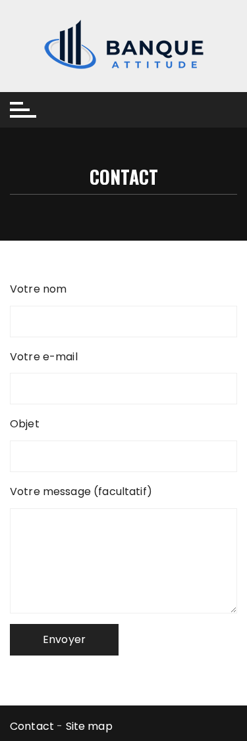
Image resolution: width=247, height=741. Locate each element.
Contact (32, 726)
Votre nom (38, 289)
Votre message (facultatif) (81, 491)
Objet (25, 423)
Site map (89, 726)
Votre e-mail (44, 356)
